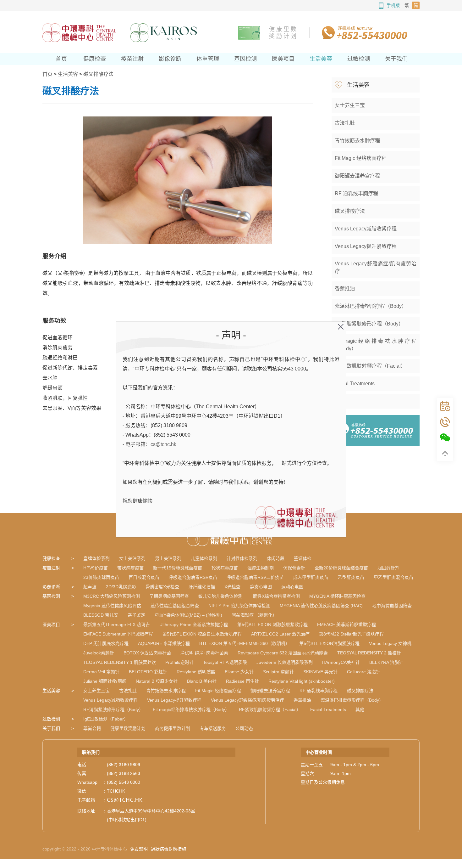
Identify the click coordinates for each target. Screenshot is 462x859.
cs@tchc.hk (163, 444)
